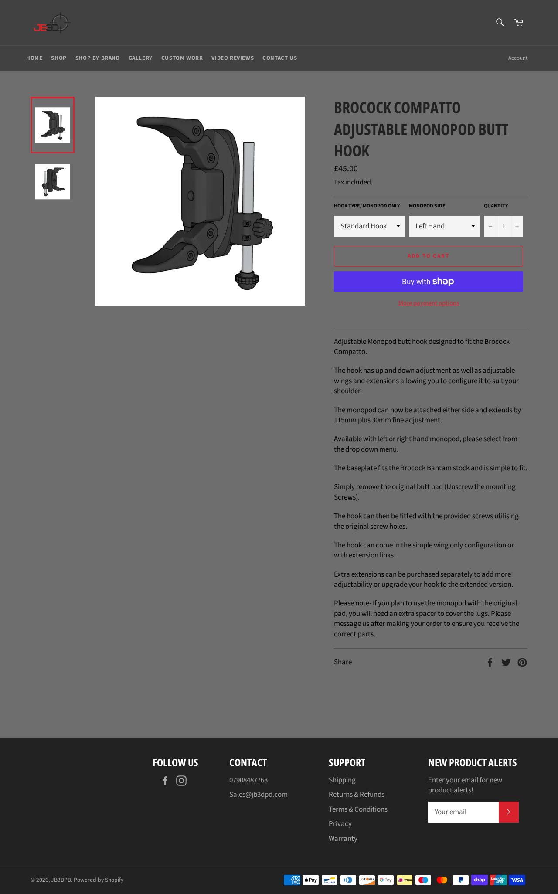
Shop (58, 58)
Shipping (342, 780)
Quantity (496, 206)
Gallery (141, 58)
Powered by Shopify (98, 880)
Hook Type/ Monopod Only (367, 206)
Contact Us (279, 58)
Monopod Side (427, 206)
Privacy (340, 824)
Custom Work (182, 58)
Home (34, 58)
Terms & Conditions (358, 809)
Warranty (343, 838)
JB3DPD (61, 880)
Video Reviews (232, 58)
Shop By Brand (97, 58)
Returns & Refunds (356, 794)
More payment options (428, 303)
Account (517, 58)
